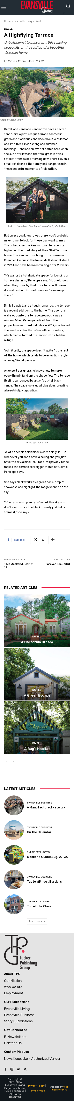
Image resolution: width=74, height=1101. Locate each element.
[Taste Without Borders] (14, 879)
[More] (53, 540)
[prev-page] (6, 761)
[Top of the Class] (14, 904)
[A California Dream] (37, 620)
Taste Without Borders (44, 881)
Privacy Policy (36, 1085)
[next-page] (13, 761)
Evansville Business (39, 803)
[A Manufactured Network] (14, 805)
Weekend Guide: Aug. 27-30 (47, 857)
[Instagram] (12, 1069)
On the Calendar (39, 832)
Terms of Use (37, 1090)
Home (7, 21)
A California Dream (37, 642)
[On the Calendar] (14, 830)
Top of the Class (39, 906)
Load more (35, 921)
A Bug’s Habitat (37, 749)
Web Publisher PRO (59, 1088)
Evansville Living (23, 21)
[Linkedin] (18, 1069)
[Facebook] (5, 1069)
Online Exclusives (38, 852)
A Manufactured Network (46, 807)
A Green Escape (37, 695)
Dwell (38, 21)
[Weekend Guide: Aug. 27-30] (14, 855)
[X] (25, 1069)
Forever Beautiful (57, 564)
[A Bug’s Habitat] (37, 727)
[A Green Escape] (37, 674)
